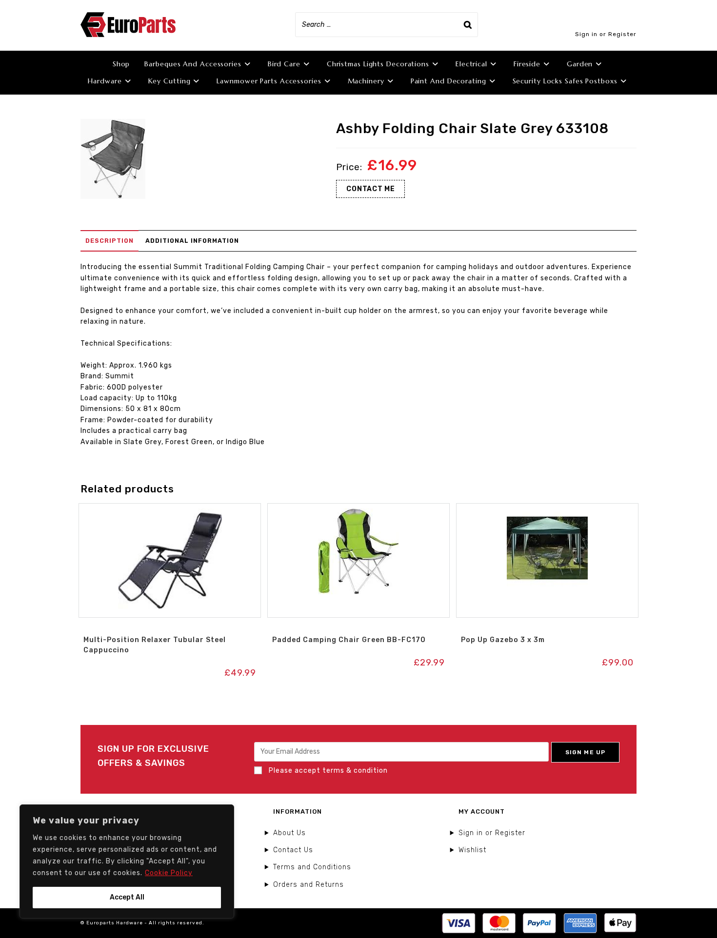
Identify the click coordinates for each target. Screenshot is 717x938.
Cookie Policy (169, 873)
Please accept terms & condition (327, 770)
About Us (289, 833)
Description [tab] (109, 240)
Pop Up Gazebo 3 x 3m (503, 640)
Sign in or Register (606, 34)
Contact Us (293, 850)
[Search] (468, 25)
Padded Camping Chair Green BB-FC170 (349, 640)
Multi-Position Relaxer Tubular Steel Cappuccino (154, 645)
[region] (127, 861)
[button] (170, 513)
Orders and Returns (308, 884)
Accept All (127, 897)
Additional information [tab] (192, 240)
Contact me (370, 189)
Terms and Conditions (312, 867)
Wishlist (472, 850)
